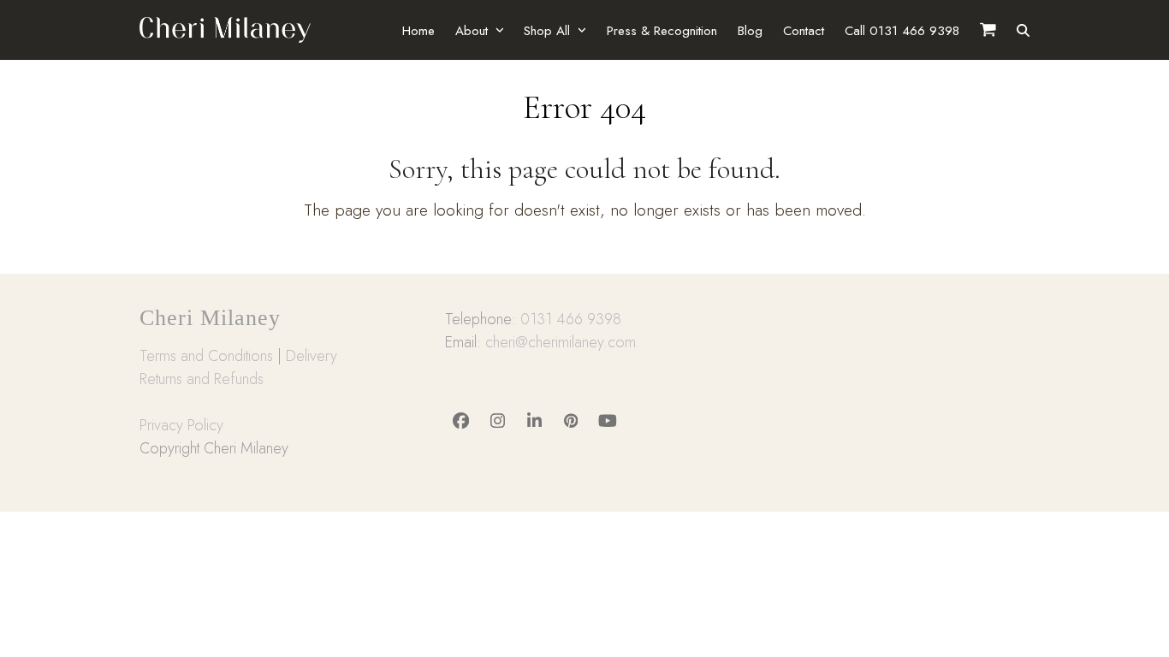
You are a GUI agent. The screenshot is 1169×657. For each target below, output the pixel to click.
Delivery (311, 356)
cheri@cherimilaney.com (560, 342)
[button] (1023, 30)
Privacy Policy (181, 425)
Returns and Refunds (201, 379)
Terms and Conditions (206, 356)
